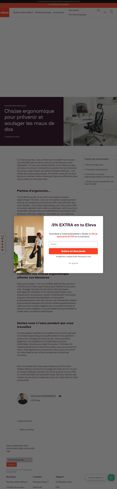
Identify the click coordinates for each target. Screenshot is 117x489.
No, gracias (73, 263)
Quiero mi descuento (73, 251)
